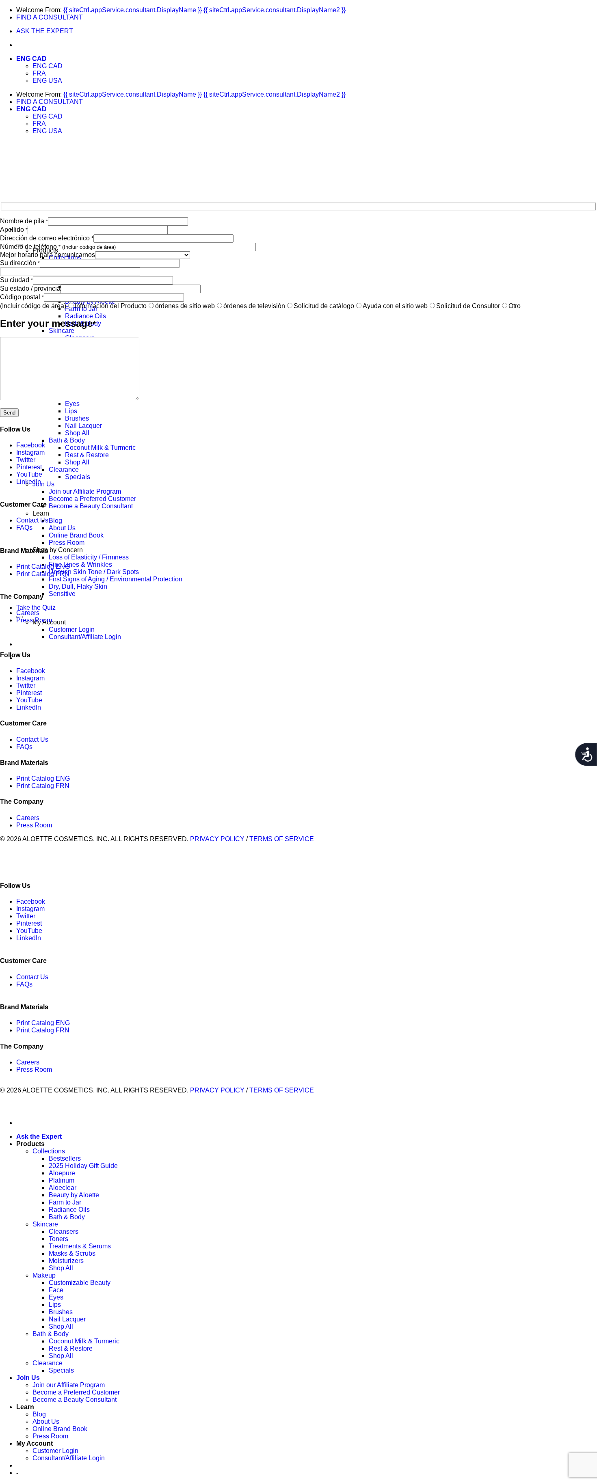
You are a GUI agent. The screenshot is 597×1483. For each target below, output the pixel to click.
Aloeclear (62, 1187)
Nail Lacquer (83, 425)
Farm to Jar (65, 1202)
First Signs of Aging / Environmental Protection (115, 579)
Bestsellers (65, 1158)
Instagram (30, 452)
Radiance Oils (85, 316)
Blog (55, 520)
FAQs (24, 527)
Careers (27, 612)
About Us (62, 528)
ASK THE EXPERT (44, 31)
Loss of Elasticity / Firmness (89, 557)
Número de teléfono (58, 246)
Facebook (30, 445)
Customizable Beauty (79, 1282)
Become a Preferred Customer (92, 498)
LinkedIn (28, 481)
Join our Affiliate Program (85, 491)
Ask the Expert (39, 1136)
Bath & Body (67, 440)
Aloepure (62, 1173)
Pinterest (29, 467)
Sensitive (62, 593)
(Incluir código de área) (33, 305)
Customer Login (72, 629)
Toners (58, 1238)
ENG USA (47, 80)
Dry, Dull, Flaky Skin (78, 586)
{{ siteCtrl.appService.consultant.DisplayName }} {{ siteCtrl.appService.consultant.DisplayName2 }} (204, 9)
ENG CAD (31, 58)
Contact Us (32, 520)
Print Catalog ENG (43, 566)
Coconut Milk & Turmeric (100, 447)
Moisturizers (66, 1260)
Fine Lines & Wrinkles (80, 564)
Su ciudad (16, 279)
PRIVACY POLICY (217, 838)
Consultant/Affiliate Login (85, 636)
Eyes (72, 403)
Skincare (61, 330)
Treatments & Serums (80, 1246)
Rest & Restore (87, 454)
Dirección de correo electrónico (46, 238)
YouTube (29, 474)
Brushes (77, 418)
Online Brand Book (76, 535)
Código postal (22, 297)
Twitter (25, 459)
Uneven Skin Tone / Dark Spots (94, 571)
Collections (48, 1151)
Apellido (14, 229)
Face (56, 1290)
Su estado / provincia (30, 288)
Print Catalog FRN (42, 573)
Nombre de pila (24, 221)
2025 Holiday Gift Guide (83, 1165)
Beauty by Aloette (74, 1195)
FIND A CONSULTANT (49, 17)
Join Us (43, 484)
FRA (39, 73)
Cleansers (63, 1231)
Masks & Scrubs (72, 1253)
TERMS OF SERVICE (281, 838)
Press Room (66, 542)
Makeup (44, 1275)
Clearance (64, 469)
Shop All (77, 433)
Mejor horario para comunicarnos (47, 254)
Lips (71, 411)
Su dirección (20, 262)
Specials (77, 476)
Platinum (61, 1180)
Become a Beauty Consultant (91, 506)
